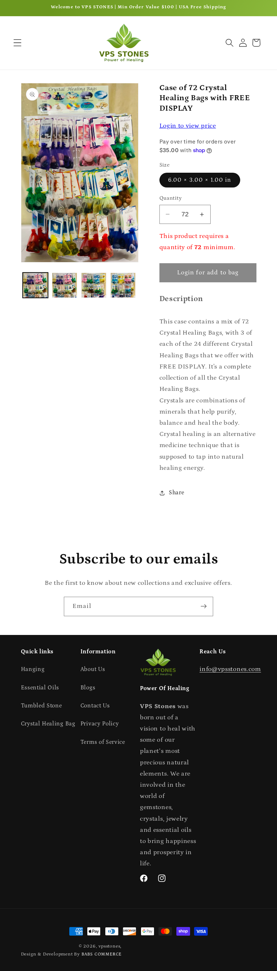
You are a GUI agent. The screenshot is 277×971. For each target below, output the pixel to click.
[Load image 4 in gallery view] (123, 285)
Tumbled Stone (41, 705)
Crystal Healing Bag (48, 723)
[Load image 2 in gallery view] (64, 285)
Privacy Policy (99, 723)
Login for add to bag (208, 272)
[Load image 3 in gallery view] (93, 285)
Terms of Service (102, 742)
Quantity (170, 198)
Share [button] (176, 492)
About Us (92, 669)
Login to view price (187, 125)
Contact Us (95, 705)
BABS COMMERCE (102, 954)
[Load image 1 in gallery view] (35, 285)
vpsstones (109, 946)
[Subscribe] (203, 606)
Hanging (33, 669)
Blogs (87, 687)
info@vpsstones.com (230, 669)
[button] (17, 43)
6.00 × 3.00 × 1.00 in (200, 180)
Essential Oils (40, 687)
